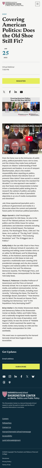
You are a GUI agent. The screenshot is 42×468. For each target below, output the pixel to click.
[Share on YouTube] (4, 376)
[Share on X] (27, 376)
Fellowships (7, 423)
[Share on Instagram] (10, 376)
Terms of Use (6, 465)
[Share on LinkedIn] (15, 376)
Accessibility (7, 435)
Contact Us (6, 427)
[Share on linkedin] (15, 92)
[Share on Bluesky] (33, 376)
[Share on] (9, 382)
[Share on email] (21, 92)
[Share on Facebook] (21, 376)
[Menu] (37, 4)
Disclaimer (5, 458)
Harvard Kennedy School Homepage (16, 431)
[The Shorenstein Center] (12, 4)
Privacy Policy (6, 461)
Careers (5, 418)
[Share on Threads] (4, 382)
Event (4, 14)
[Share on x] (4, 92)
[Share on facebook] (10, 92)
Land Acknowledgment (11, 440)
